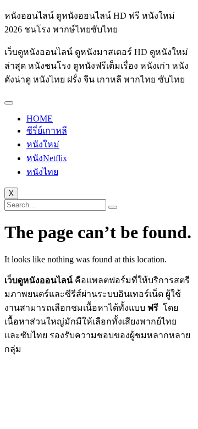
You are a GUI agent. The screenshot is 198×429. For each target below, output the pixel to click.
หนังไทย (42, 172)
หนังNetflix (46, 158)
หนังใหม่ (42, 144)
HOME (39, 118)
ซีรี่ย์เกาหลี (46, 130)
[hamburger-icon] (8, 103)
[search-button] (112, 207)
